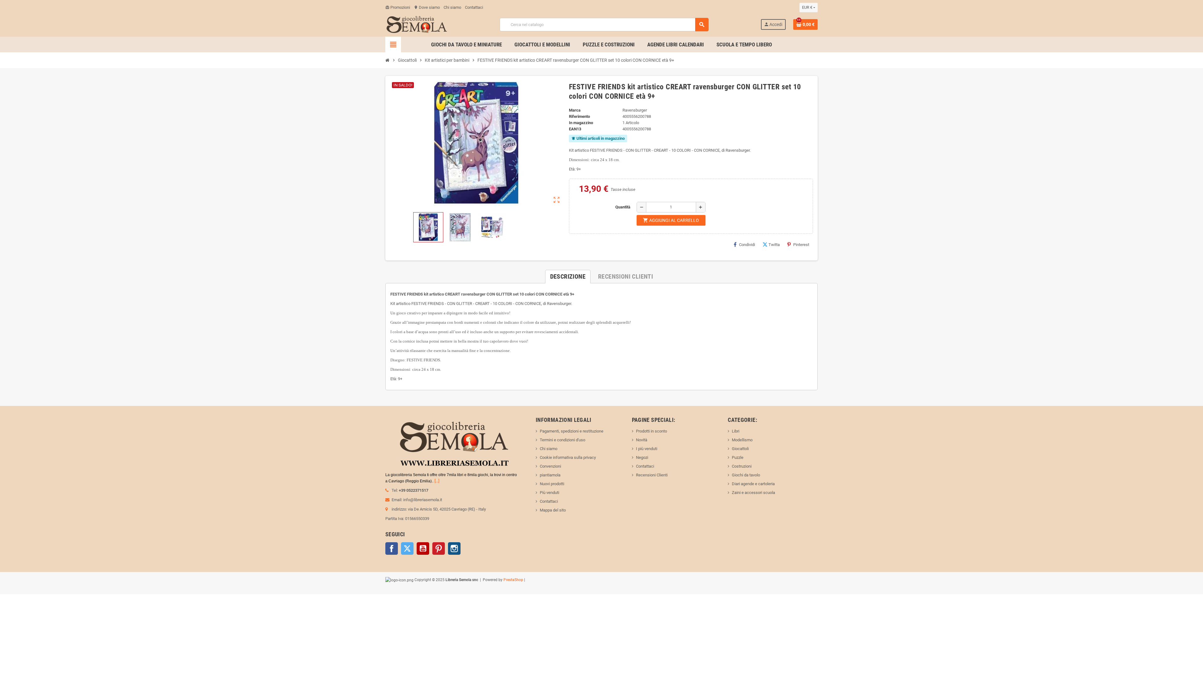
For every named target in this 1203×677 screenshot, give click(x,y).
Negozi (642, 457)
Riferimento (579, 116)
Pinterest (801, 244)
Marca (575, 110)
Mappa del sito (553, 510)
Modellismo (742, 440)
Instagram (454, 548)
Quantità (622, 207)
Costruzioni (742, 466)
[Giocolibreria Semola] (416, 24)
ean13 (575, 129)
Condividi (747, 244)
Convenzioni (550, 466)
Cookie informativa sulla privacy (568, 457)
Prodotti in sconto (651, 431)
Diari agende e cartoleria (753, 483)
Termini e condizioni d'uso (562, 440)
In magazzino (581, 122)
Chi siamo (452, 7)
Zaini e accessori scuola (753, 492)
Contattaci (474, 7)
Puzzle (737, 457)
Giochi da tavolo (746, 475)
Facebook (391, 548)
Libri (735, 431)
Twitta (774, 244)
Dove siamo (427, 7)
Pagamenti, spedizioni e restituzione (571, 431)
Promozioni (397, 7)
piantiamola (550, 475)
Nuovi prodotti (552, 483)
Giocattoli (740, 448)
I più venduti (646, 448)
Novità (641, 440)
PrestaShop (513, 580)
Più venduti (549, 492)
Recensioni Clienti (652, 475)
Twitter (407, 548)
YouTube (423, 548)
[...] (437, 481)
